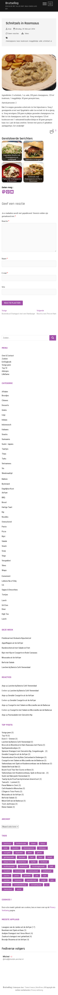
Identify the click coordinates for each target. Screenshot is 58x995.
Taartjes (5, 449)
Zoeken (5, 359)
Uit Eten (5, 605)
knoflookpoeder (9, 866)
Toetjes (5, 594)
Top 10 (4, 368)
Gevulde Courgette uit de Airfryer (21, 695)
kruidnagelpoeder (38, 866)
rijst (44, 876)
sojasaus (18, 880)
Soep (4, 551)
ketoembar (22, 862)
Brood (4, 502)
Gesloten (22, 857)
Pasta (4, 526)
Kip (3, 512)
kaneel (49, 857)
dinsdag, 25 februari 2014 (25, 29)
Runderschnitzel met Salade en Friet (16, 648)
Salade (4, 541)
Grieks (4, 410)
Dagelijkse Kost (8, 489)
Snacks (5, 434)
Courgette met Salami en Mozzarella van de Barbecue (29, 705)
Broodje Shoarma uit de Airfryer (14, 939)
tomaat (6, 885)
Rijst (3, 536)
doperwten (19, 853)
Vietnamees (6, 463)
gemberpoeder (9, 857)
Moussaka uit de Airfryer (11, 657)
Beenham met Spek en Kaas (13, 930)
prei (36, 876)
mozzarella (19, 871)
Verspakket (6, 560)
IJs (3, 585)
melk (51, 866)
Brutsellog (11, 3)
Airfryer (5, 492)
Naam (5, 258)
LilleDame (5, 374)
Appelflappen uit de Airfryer (12, 643)
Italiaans (5, 429)
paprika (6, 876)
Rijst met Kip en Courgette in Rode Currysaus (19, 653)
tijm (52, 880)
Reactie (5, 221)
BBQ (3, 497)
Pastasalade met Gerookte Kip (20, 715)
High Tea (5, 614)
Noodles (5, 517)
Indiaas (4, 420)
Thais (4, 454)
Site (3, 287)
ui (51, 41)
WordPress (39, 987)
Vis (3, 468)
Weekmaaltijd (7, 473)
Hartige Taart (7, 507)
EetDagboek (6, 362)
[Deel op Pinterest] (8, 192)
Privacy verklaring (37, 990)
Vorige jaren (6, 365)
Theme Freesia (30, 987)
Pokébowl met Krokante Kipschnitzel (16, 638)
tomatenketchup (20, 885)
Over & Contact (8, 355)
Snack (4, 546)
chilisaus (42, 848)
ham (32, 857)
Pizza (4, 531)
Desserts (5, 405)
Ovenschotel (7, 522)
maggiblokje (33, 41)
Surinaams (6, 439)
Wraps (4, 570)
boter (5, 848)
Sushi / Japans (7, 444)
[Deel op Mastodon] (4, 192)
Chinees (5, 400)
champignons (11, 41)
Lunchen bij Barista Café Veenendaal (16, 667)
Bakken (5, 479)
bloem (33, 843)
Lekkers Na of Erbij (9, 581)
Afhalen (5, 391)
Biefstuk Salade (8, 662)
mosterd (7, 871)
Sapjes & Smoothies (10, 590)
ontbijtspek (47, 871)
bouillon (15, 848)
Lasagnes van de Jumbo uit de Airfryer (17, 927)
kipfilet (33, 862)
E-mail (5, 273)
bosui (43, 843)
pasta (16, 876)
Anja (9, 29)
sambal (6, 880)
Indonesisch (6, 424)
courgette (7, 853)
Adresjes (5, 371)
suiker (43, 880)
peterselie (27, 876)
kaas (18, 41)
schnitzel (46, 41)
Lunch (4, 600)
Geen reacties (13, 33)
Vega (4, 556)
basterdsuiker (21, 843)
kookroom (24, 41)
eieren (30, 853)
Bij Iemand (6, 484)
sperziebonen (31, 880)
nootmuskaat (33, 871)
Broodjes (5, 395)
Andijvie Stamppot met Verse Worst (16, 933)
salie (40, 41)
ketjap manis (8, 862)
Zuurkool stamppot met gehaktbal (15, 936)
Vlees (27, 33)
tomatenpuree (36, 885)
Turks (4, 458)
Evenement (6, 576)
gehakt (39, 853)
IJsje (3, 415)
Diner (4, 609)
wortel (19, 889)
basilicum (7, 843)
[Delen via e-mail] (12, 192)
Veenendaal (8, 889)
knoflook (44, 862)
